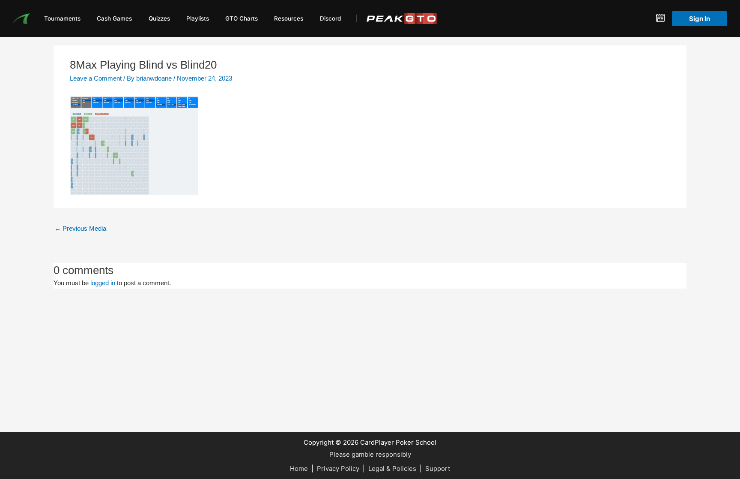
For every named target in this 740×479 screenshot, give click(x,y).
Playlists (197, 18)
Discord (330, 18)
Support (437, 468)
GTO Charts (241, 18)
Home (299, 468)
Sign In (699, 19)
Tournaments (62, 18)
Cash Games (114, 18)
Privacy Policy (338, 468)
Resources (288, 18)
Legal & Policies (392, 468)
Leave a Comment (96, 78)
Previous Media (80, 228)
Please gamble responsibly (370, 454)
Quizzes (159, 18)
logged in (102, 282)
